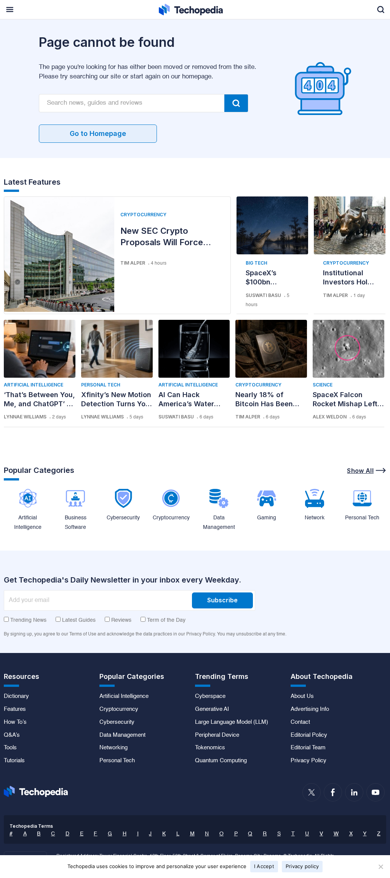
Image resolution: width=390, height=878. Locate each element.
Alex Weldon (330, 417)
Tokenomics (210, 747)
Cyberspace (210, 696)
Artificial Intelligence (33, 385)
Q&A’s (12, 735)
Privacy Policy (308, 760)
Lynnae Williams (25, 417)
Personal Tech (100, 385)
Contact (300, 722)
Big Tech (256, 263)
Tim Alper (132, 263)
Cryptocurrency (143, 214)
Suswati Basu (263, 295)
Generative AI (212, 709)
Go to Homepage (98, 133)
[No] (380, 866)
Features (15, 709)
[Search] (236, 103)
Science (322, 385)
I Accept (264, 866)
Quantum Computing (221, 760)
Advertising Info (310, 709)
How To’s (15, 722)
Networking (113, 747)
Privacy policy (302, 866)
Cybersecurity (116, 722)
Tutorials (14, 760)
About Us (302, 696)
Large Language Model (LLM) (231, 722)
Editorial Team (308, 747)
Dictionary (16, 696)
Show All (360, 470)
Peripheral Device (217, 735)
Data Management (122, 735)
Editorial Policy (309, 735)
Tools (10, 747)
